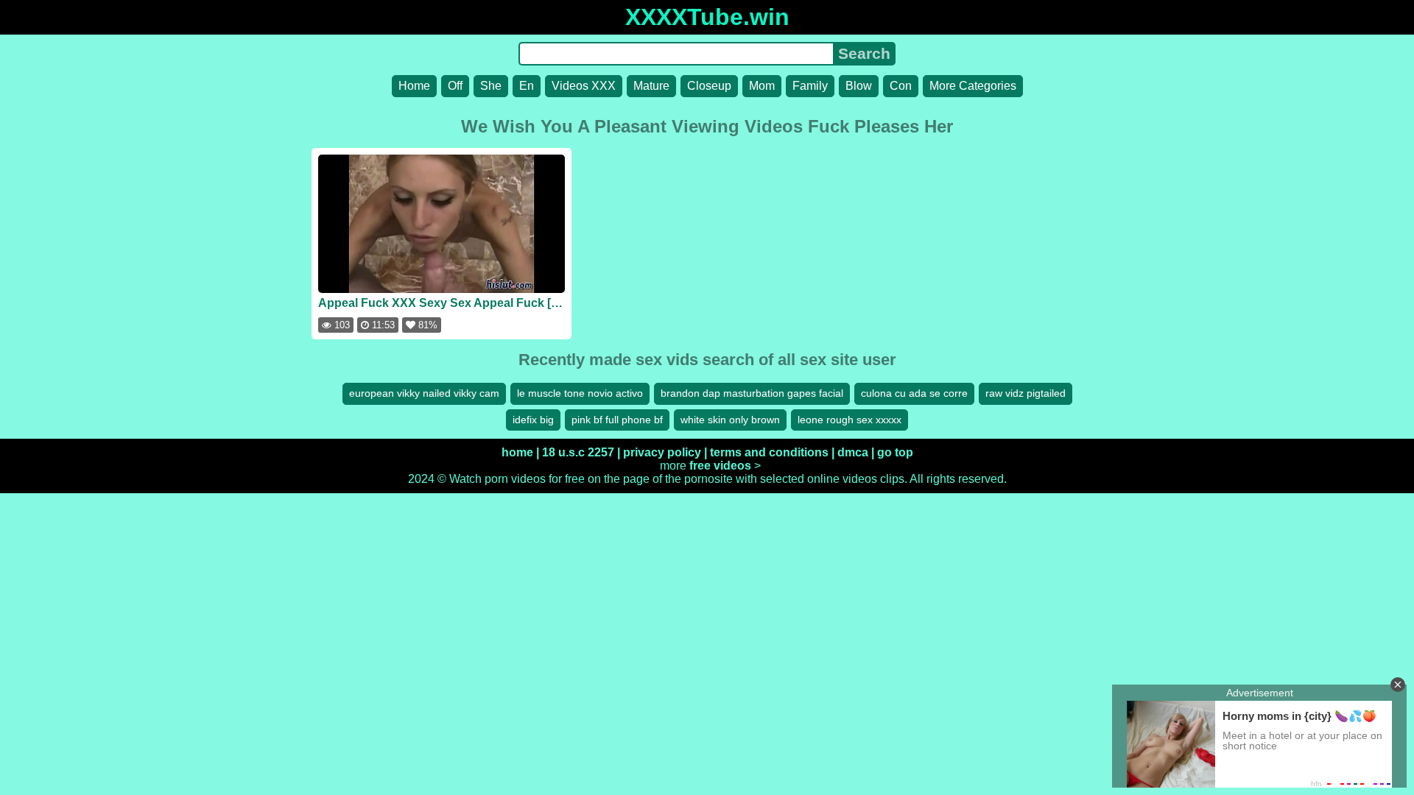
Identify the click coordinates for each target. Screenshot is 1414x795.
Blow (858, 86)
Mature (651, 86)
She (491, 86)
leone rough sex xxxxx (849, 419)
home (517, 452)
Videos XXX (584, 86)
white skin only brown (730, 419)
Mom (762, 86)
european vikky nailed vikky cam (424, 393)
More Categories (972, 86)
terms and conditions (769, 452)
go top (895, 452)
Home (414, 86)
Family (810, 86)
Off (455, 86)
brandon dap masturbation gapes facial (752, 393)
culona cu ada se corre (914, 393)
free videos (720, 465)
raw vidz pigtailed (1025, 393)
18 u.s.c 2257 (578, 452)
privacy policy (662, 452)
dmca (852, 452)
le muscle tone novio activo (580, 393)
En (526, 86)
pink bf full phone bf (617, 419)
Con (901, 86)
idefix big (533, 419)
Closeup (709, 86)
